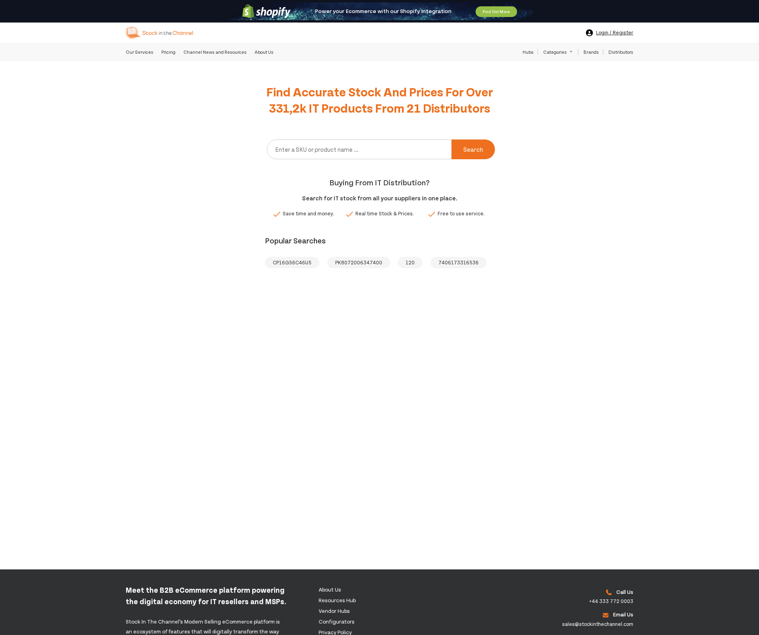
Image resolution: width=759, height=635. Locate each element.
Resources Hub (337, 600)
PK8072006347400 (358, 262)
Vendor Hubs (334, 610)
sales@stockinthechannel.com (597, 624)
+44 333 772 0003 (611, 601)
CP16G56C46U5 (292, 262)
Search (473, 149)
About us (330, 589)
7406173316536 (458, 262)
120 (410, 262)
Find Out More (496, 11)
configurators (337, 621)
